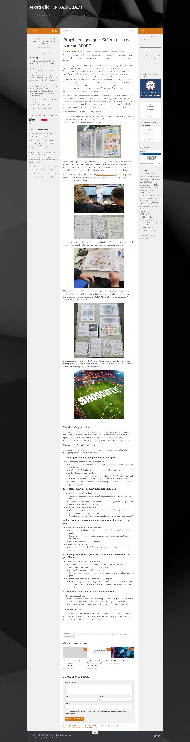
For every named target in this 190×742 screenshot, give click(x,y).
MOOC (155, 203)
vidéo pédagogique (153, 235)
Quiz (151, 230)
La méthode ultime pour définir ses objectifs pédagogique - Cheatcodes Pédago (42, 143)
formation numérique (145, 187)
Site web (68, 703)
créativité (90, 634)
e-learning (151, 182)
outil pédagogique (151, 222)
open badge (149, 220)
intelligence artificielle (149, 200)
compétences (155, 179)
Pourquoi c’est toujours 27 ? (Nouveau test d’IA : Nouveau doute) (97, 663)
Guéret (152, 195)
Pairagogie (153, 227)
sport (74, 636)
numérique (101, 634)
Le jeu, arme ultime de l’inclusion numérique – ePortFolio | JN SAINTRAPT (42, 154)
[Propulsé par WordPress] (44, 738)
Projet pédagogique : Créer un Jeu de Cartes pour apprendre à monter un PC (43, 159)
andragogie (150, 173)
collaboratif (147, 179)
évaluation (149, 238)
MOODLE (142, 209)
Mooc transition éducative (152, 206)
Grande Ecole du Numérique (146, 190)
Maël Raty (34, 134)
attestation (142, 176)
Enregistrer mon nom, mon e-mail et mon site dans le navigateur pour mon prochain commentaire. (96, 712)
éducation (143, 238)
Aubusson (148, 176)
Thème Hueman (56, 738)
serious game (67, 636)
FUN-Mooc (154, 187)
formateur (143, 185)
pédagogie (145, 230)
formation (153, 184)
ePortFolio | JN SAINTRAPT (56, 7)
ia (155, 195)
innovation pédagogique (151, 198)
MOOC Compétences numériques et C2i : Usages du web (71, 663)
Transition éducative (149, 233)
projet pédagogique (123, 634)
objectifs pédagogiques (111, 634)
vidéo (146, 235)
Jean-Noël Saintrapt (75, 51)
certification (156, 176)
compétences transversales (79, 634)
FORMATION (68, 31)
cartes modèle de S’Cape (106, 174)
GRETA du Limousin (145, 194)
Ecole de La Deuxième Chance (98, 65)
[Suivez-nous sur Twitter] (53, 30)
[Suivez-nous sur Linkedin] (56, 30)
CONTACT (150, 37)
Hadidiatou (34, 166)
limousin (145, 203)
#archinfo (142, 174)
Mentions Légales (150, 39)
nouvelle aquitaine (145, 212)
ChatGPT (142, 179)
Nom (67, 696)
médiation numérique (151, 208)
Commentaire (70, 683)
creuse (144, 181)
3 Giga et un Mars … (118, 660)
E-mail (103, 696)
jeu (95, 634)
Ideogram (79, 366)
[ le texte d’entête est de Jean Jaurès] (41, 108)
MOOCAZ (142, 206)
